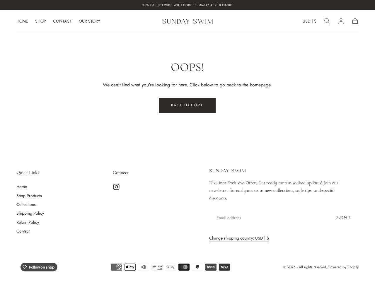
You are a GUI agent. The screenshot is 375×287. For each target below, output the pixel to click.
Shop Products (29, 196)
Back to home (187, 105)
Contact (23, 231)
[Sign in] (341, 21)
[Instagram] (116, 186)
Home (21, 186)
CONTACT (62, 21)
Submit (343, 217)
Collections (26, 204)
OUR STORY (89, 21)
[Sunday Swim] (227, 170)
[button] (309, 22)
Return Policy (27, 222)
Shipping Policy (30, 213)
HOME (22, 21)
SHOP (40, 21)
